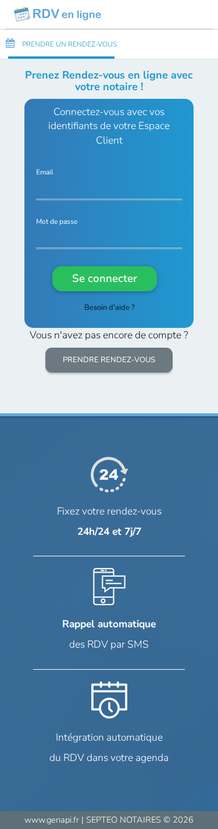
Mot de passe (56, 222)
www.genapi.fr (51, 820)
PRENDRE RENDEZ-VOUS (109, 360)
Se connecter (104, 278)
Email (44, 172)
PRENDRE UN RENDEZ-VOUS (68, 44)
